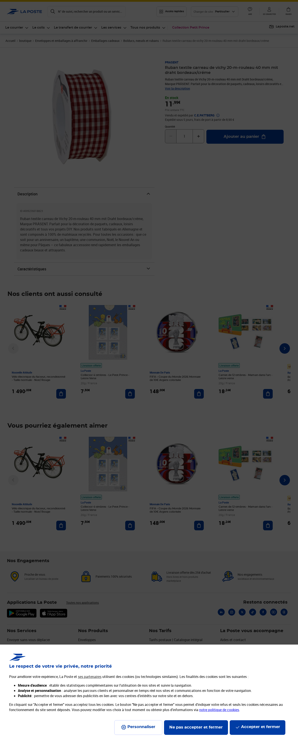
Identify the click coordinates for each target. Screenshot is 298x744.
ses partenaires (89, 676)
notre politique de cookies (219, 709)
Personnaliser (141, 727)
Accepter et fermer (260, 727)
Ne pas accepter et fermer (196, 727)
